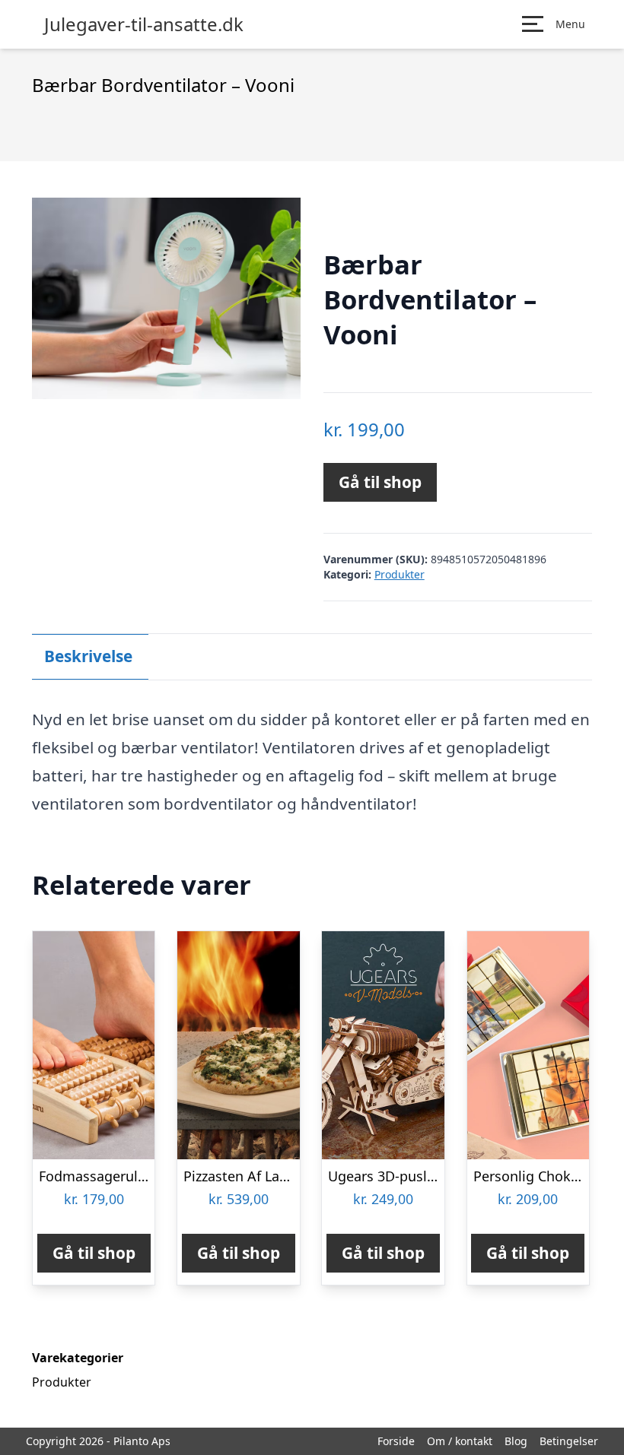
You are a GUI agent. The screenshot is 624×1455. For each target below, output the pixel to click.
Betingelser (569, 1441)
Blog (516, 1441)
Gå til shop (380, 482)
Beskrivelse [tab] (88, 656)
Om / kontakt (459, 1441)
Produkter (399, 574)
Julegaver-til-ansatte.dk (144, 24)
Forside (396, 1441)
